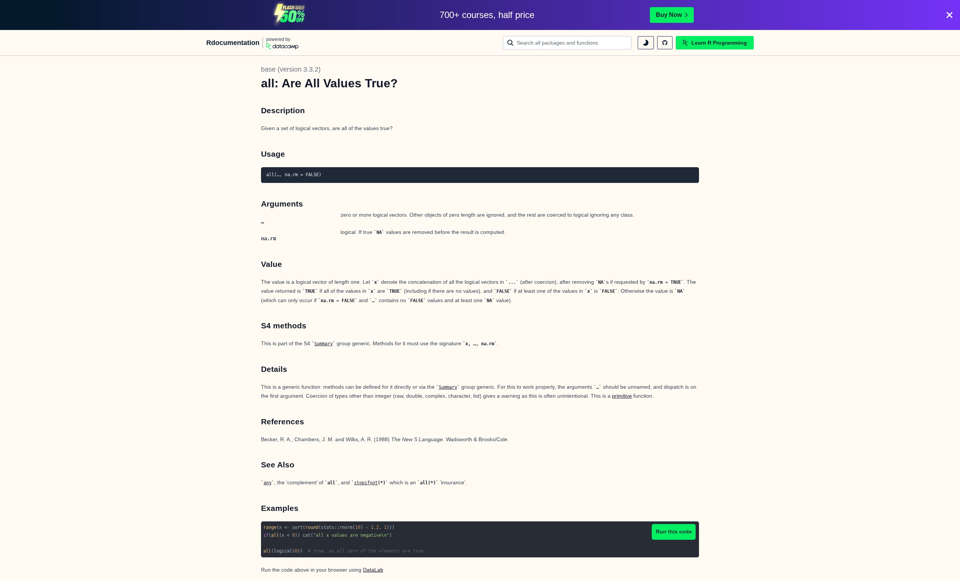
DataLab (373, 570)
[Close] (949, 14)
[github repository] (665, 42)
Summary (323, 343)
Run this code (674, 532)
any (268, 482)
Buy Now (669, 15)
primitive (622, 396)
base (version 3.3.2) (291, 69)
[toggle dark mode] (646, 42)
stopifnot (366, 482)
